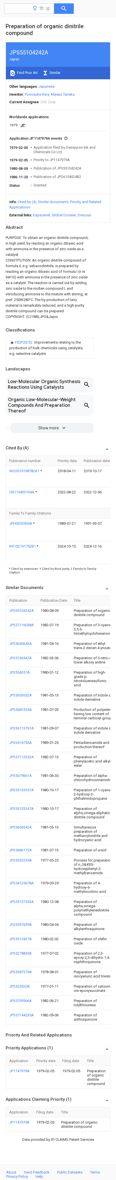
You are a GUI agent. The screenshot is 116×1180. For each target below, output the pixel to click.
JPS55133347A (21, 809)
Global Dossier (64, 215)
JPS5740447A (20, 658)
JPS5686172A (20, 850)
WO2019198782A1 (24, 471)
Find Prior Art (27, 73)
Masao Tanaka (63, 94)
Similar (55, 73)
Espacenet (41, 215)
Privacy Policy (17, 1176)
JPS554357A (19, 672)
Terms (95, 1172)
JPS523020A (19, 986)
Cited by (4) (27, 202)
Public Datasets (69, 1172)
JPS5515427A (20, 939)
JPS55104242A (21, 610)
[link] (49, 348)
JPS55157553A (21, 902)
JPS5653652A (20, 695)
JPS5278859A (20, 953)
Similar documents (53, 202)
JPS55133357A (21, 790)
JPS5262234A (20, 860)
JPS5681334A (20, 709)
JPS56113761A (21, 728)
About (11, 1172)
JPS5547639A (20, 924)
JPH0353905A (21, 523)
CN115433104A (22, 492)
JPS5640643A (20, 643)
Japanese (47, 86)
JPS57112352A (21, 757)
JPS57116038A (21, 625)
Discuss (84, 215)
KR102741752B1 (23, 546)
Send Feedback (37, 1172)
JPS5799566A (20, 1001)
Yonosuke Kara (37, 94)
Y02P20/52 (24, 342)
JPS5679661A (20, 776)
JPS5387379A (20, 972)
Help (39, 1176)
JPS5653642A (20, 827)
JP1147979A (19, 1071)
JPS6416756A (20, 742)
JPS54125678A (21, 883)
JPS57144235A (21, 1015)
